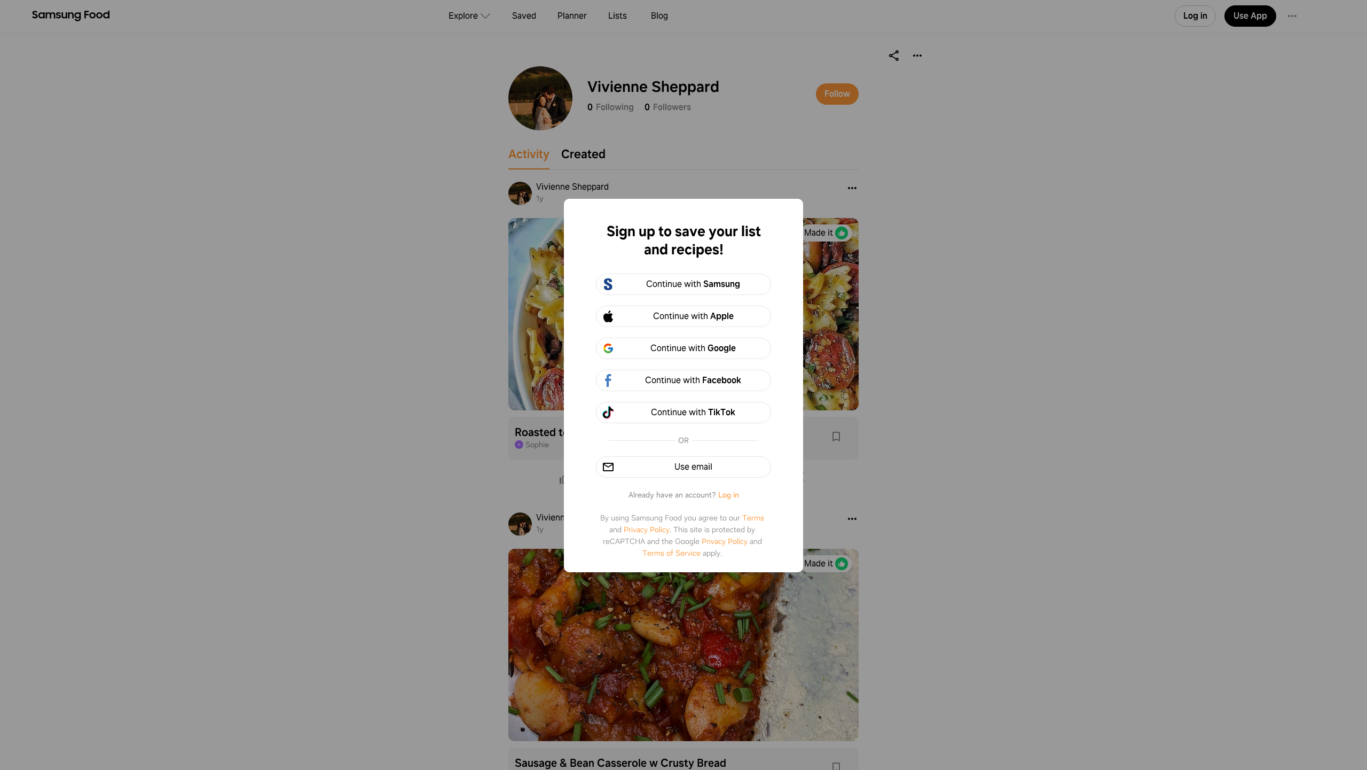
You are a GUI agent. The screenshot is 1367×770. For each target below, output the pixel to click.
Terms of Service (671, 553)
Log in (728, 495)
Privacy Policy (647, 529)
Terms (753, 518)
